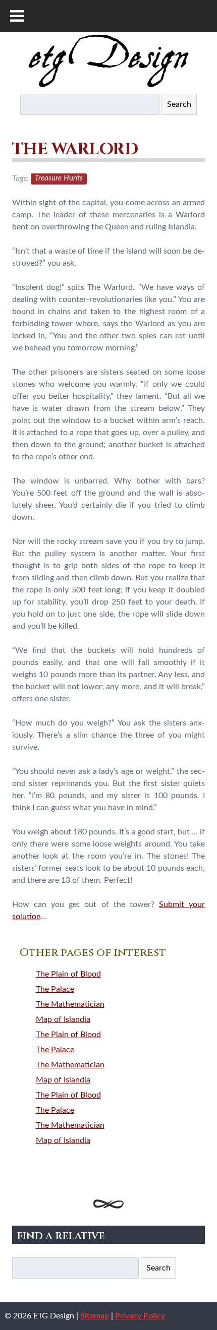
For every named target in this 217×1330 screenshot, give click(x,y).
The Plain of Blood (68, 974)
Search (179, 104)
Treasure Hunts (59, 179)
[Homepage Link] (108, 85)
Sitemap (94, 1316)
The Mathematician (70, 1004)
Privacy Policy (140, 1316)
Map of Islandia (63, 1019)
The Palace (55, 989)
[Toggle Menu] (17, 16)
